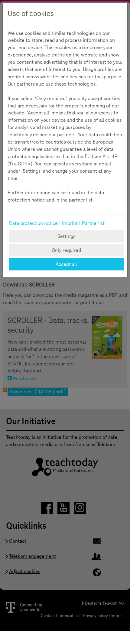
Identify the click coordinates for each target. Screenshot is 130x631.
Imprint (70, 223)
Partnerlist (93, 223)
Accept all (66, 264)
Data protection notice (33, 223)
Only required (66, 250)
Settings (66, 236)
